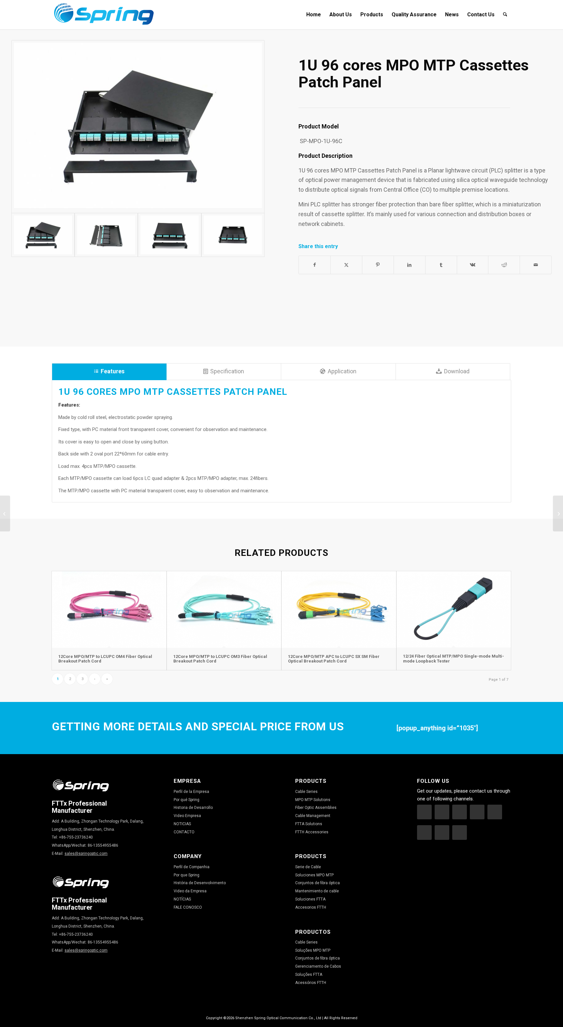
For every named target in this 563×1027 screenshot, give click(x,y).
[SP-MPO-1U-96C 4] (106, 235)
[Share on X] (346, 265)
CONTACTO (184, 832)
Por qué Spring (186, 799)
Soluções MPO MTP (312, 950)
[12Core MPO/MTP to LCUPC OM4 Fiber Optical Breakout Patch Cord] (109, 609)
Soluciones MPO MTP (314, 875)
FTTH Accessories (311, 832)
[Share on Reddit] (504, 265)
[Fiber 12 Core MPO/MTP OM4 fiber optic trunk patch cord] (5, 513)
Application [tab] (342, 371)
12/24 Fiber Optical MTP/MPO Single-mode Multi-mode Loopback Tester (453, 658)
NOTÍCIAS (182, 899)
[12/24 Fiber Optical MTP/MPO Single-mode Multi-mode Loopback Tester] (454, 609)
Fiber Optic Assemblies (316, 807)
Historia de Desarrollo (193, 807)
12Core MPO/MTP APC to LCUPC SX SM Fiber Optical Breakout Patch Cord (334, 658)
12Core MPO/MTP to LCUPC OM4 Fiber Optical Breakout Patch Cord (105, 658)
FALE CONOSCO (188, 907)
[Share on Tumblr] (441, 265)
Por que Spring (186, 875)
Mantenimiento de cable (317, 891)
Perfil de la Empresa (191, 791)
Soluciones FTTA (310, 899)
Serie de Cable (308, 867)
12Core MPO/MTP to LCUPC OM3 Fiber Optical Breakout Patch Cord (220, 658)
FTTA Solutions (308, 824)
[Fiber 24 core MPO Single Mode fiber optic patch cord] (558, 513)
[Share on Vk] (472, 265)
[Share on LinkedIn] (409, 265)
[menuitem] (313, 14)
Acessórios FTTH (310, 982)
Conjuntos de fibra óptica (317, 883)
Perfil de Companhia (191, 867)
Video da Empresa (190, 891)
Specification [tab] (227, 371)
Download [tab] (456, 371)
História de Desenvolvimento (200, 883)
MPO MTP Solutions (312, 799)
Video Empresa (187, 815)
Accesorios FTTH (310, 907)
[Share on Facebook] (314, 265)
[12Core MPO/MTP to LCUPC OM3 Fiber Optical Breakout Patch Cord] (224, 609)
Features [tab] (112, 371)
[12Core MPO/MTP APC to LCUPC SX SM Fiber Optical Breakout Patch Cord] (339, 609)
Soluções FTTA (308, 974)
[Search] (505, 14)
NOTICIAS (182, 824)
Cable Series (306, 791)
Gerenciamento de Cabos (318, 966)
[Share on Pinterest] (378, 265)
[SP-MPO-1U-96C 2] (138, 126)
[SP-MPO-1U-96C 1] (169, 235)
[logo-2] (104, 14)
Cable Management (312, 815)
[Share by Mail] (535, 265)
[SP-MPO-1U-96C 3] (233, 235)
